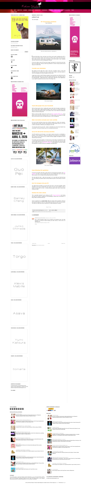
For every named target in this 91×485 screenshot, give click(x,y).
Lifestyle (36, 211)
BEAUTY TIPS (20, 10)
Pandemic (39, 211)
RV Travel (43, 211)
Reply (36, 224)
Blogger (64, 482)
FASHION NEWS (44, 10)
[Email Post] (50, 210)
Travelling (49, 211)
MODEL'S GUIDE (56, 10)
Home (11, 10)
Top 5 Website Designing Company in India (42, 222)
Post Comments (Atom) (40, 245)
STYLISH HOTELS (67, 10)
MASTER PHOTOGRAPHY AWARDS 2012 (77, 89)
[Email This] (51, 210)
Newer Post (34, 243)
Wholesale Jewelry (14, 47)
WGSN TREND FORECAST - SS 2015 (58, 439)
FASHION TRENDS (55, 427)
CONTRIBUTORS (30, 10)
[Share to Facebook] (55, 210)
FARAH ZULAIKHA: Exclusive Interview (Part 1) (77, 114)
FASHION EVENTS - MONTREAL (58, 433)
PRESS (62, 10)
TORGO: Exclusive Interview (76, 119)
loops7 (57, 482)
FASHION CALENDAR (19, 468)
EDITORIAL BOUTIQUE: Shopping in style (77, 125)
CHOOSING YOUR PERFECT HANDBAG (77, 131)
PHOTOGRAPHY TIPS (19, 462)
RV (41, 211)
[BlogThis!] (53, 210)
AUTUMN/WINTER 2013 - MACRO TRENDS (77, 107)
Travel (46, 211)
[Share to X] (54, 210)
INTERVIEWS (51, 10)
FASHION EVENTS (38, 10)
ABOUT (15, 10)
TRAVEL (72, 10)
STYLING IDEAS (76, 136)
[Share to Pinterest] (56, 210)
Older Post (63, 243)
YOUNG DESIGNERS (14, 11)
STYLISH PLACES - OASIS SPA (57, 451)
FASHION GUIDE (76, 94)
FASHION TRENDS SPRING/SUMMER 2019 (77, 83)
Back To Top (48, 207)
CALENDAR (25, 10)
